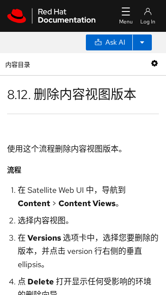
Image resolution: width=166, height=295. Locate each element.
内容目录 (17, 64)
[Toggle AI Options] (142, 42)
